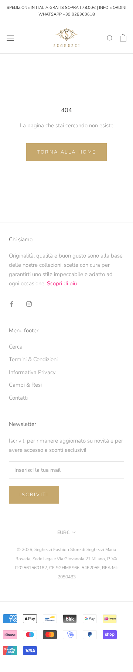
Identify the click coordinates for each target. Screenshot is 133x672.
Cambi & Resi (25, 385)
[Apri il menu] (10, 38)
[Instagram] (29, 303)
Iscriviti (34, 494)
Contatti (18, 397)
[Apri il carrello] (123, 37)
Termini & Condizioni (33, 359)
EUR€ (63, 532)
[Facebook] (11, 303)
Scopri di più (62, 283)
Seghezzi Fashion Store (57, 549)
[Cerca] (110, 38)
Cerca (16, 346)
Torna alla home (66, 152)
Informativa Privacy (32, 372)
